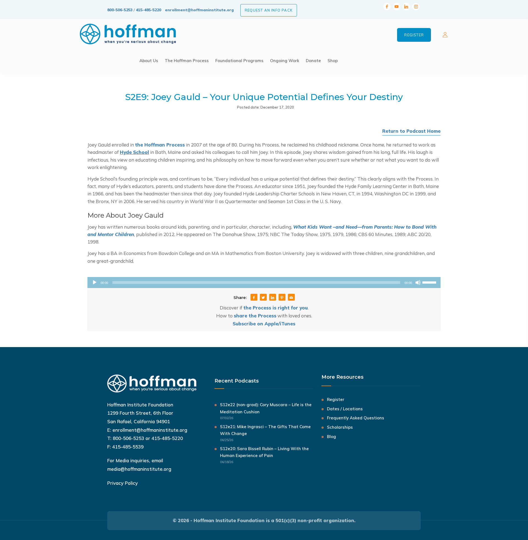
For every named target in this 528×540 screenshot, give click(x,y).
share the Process (255, 316)
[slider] (430, 282)
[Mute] (418, 282)
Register (414, 35)
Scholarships (340, 427)
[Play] (94, 282)
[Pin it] (282, 298)
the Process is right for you (275, 308)
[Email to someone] (291, 298)
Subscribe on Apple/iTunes (264, 323)
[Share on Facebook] (253, 298)
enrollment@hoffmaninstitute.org (199, 9)
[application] (264, 282)
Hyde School (134, 152)
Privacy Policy (122, 483)
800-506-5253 (120, 9)
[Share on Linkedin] (272, 298)
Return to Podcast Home (411, 131)
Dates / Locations (345, 408)
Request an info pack (269, 10)
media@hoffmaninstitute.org (139, 469)
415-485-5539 (128, 447)
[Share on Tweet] (263, 298)
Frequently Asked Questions (355, 417)
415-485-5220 (148, 9)
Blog (331, 436)
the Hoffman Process (160, 145)
